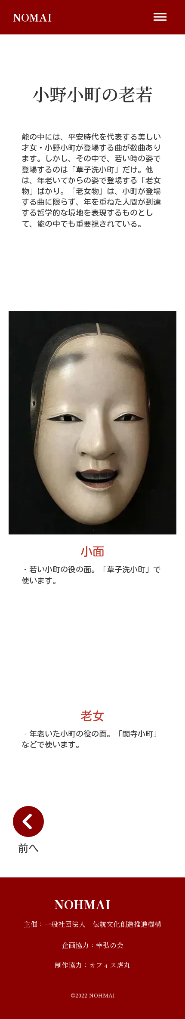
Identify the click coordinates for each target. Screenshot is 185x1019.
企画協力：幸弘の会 (92, 945)
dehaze (160, 17)
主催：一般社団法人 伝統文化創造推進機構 (92, 924)
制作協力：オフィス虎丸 (92, 965)
